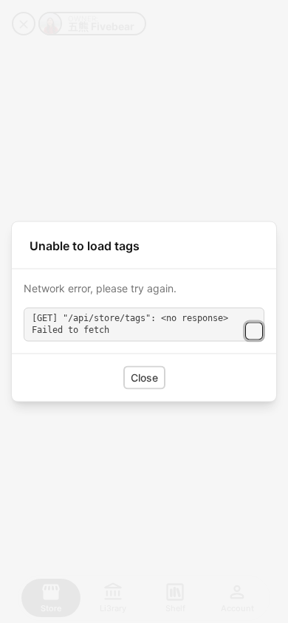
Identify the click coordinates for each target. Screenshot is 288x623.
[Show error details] (254, 331)
